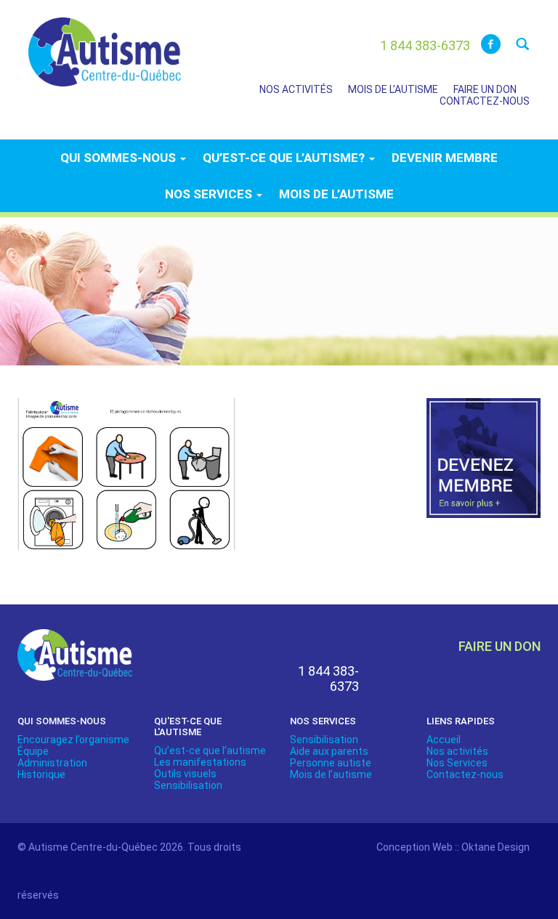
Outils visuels (185, 774)
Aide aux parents (329, 751)
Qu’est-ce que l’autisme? (285, 157)
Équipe (33, 751)
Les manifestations (200, 762)
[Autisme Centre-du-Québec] (104, 42)
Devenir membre (445, 157)
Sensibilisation (188, 785)
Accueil (443, 739)
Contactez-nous (485, 101)
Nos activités (296, 89)
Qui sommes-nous (119, 157)
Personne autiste (330, 763)
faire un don (499, 646)
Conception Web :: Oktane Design (453, 847)
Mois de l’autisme (393, 89)
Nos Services (457, 763)
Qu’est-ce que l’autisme (210, 750)
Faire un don (485, 89)
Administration (52, 763)
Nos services (210, 194)
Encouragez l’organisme (73, 739)
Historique (41, 774)
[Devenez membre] (483, 466)
